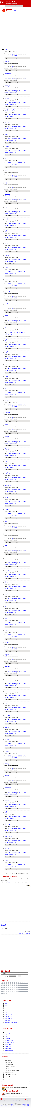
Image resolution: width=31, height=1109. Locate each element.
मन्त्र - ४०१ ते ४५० (8, 1003)
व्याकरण (20, 54)
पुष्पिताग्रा (7, 776)
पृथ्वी (6, 606)
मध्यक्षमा (7, 510)
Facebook (9, 882)
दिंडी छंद (7, 861)
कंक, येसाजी (7, 1036)
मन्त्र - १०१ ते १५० (8, 1016)
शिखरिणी (7, 594)
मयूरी (6, 183)
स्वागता (6, 268)
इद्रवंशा (6, 316)
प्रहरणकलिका (8, 485)
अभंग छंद (7, 848)
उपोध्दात (7, 62)
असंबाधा (7, 497)
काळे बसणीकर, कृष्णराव (9, 1042)
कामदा (6, 171)
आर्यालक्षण (7, 800)
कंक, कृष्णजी (7, 1038)
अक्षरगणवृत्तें (7, 98)
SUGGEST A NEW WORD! (24, 933)
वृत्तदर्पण (6, 50)
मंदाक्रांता (7, 631)
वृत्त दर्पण (9, 54)
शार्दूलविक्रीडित (8, 655)
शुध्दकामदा (7, 195)
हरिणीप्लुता (7, 764)
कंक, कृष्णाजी (7, 1034)
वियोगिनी (7, 740)
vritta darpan (22, 332)
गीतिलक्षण (7, 824)
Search (14, 10)
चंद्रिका (6, 461)
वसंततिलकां (7, 473)
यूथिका (6, 376)
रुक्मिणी (7, 522)
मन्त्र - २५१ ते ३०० (8, 1010)
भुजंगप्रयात (7, 292)
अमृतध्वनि (7, 667)
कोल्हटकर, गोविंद (8, 1048)
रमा (5, 558)
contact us (16, 1099)
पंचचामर (7, 570)
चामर (6, 546)
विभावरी (7, 449)
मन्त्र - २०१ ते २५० (8, 1012)
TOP (28, 885)
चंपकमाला (7, 146)
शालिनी (7, 231)
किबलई (3, 925)
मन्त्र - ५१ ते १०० (8, 1018)
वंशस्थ (6, 304)
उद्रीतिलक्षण (7, 812)
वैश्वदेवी (6, 352)
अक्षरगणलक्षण (8, 74)
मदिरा (6, 703)
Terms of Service (16, 1100)
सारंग (6, 389)
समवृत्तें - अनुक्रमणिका (10, 110)
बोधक (6, 243)
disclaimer (22, 1099)
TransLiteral (13, 1104)
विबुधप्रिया (7, 643)
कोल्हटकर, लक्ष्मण (8, 1046)
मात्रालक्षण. (7, 86)
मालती (6, 364)
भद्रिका (6, 280)
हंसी (6, 159)
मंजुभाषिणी (7, 413)
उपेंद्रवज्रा (7, 207)
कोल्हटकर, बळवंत (8, 1044)
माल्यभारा (7, 752)
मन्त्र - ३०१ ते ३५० (8, 1008)
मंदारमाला (7, 679)
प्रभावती (6, 401)
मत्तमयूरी (7, 437)
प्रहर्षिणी (6, 425)
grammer (14, 54)
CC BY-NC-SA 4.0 (27, 1105)
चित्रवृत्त (6, 582)
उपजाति (6, 219)
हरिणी (6, 619)
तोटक (6, 328)
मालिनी (6, 534)
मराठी (16, 56)
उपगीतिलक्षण (8, 788)
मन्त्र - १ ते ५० (7, 1020)
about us (28, 1099)
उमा (6, 691)
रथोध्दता (7, 255)
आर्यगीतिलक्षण (8, 836)
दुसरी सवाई (7, 727)
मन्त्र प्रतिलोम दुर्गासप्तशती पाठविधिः (12, 1022)
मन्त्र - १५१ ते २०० (8, 1014)
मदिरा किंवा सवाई (9, 715)
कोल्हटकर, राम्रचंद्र (9, 1050)
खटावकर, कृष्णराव (8, 1032)
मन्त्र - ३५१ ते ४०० (8, 1006)
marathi (11, 56)
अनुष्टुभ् (6, 134)
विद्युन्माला (7, 122)
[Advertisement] (15, 29)
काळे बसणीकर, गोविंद (9, 1040)
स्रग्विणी (7, 340)
